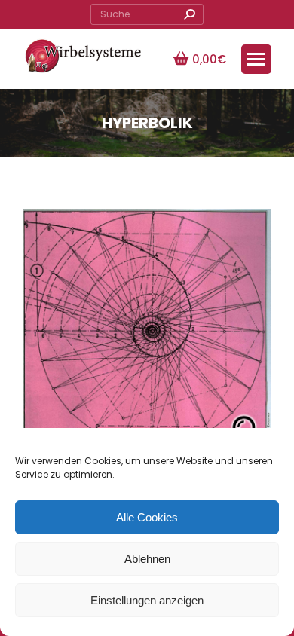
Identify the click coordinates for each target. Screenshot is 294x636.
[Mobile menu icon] (256, 59)
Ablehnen (147, 558)
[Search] (189, 14)
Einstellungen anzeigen (147, 600)
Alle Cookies (147, 517)
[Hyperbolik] (147, 334)
